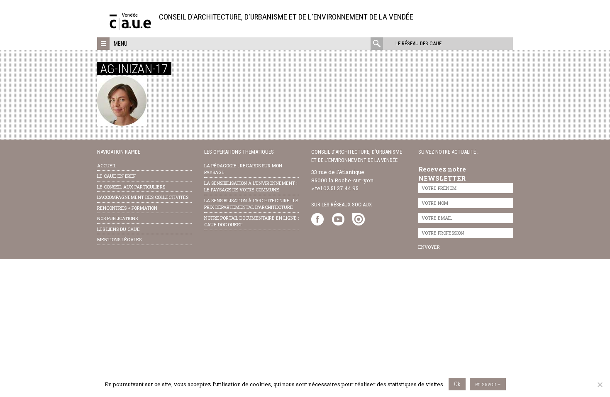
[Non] (599, 384)
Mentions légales (119, 239)
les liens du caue (118, 229)
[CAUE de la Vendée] (130, 28)
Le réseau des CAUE (418, 43)
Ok (457, 384)
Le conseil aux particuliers (131, 187)
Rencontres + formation (127, 208)
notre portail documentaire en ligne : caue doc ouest (251, 221)
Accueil (106, 165)
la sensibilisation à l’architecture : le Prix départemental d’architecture (251, 204)
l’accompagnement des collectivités (142, 197)
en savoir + (487, 384)
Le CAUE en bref (116, 176)
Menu (120, 43)
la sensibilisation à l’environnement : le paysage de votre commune (250, 186)
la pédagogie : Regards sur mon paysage (243, 169)
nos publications (117, 218)
